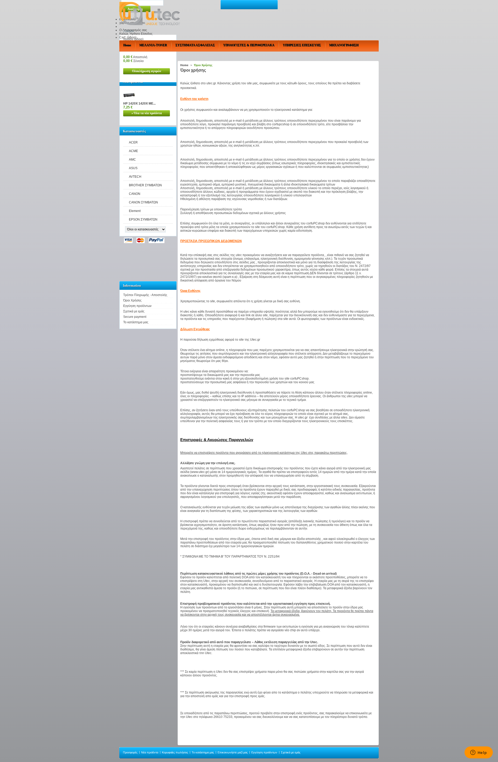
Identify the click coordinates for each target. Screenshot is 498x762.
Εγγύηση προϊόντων (137, 306)
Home (127, 45)
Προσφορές (130, 752)
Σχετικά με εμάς (133, 311)
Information (132, 285)
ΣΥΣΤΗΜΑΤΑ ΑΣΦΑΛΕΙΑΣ (195, 45)
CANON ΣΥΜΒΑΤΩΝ (143, 202)
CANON (134, 194)
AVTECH (135, 177)
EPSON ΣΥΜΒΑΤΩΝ (143, 219)
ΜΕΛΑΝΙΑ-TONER (153, 45)
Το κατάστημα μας (135, 322)
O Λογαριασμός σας (133, 30)
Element (135, 211)
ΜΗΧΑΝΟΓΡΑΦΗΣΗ (343, 45)
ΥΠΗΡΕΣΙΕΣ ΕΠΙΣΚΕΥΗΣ (302, 45)
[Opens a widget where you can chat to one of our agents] (478, 752)
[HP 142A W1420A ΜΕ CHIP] (129, 100)
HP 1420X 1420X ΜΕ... (139, 103)
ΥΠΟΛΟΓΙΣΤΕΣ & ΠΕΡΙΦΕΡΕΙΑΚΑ (248, 45)
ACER (133, 142)
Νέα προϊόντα (149, 752)
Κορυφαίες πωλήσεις (175, 752)
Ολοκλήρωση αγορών (146, 71)
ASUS (133, 168)
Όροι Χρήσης (132, 300)
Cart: (127, 37)
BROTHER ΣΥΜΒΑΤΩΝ (145, 185)
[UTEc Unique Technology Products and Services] (149, 14)
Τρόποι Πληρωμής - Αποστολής (145, 295)
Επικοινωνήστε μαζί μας (233, 752)
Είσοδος (147, 34)
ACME (133, 151)
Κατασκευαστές (134, 131)
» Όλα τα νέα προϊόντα (147, 113)
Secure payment (134, 317)
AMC (132, 159)
